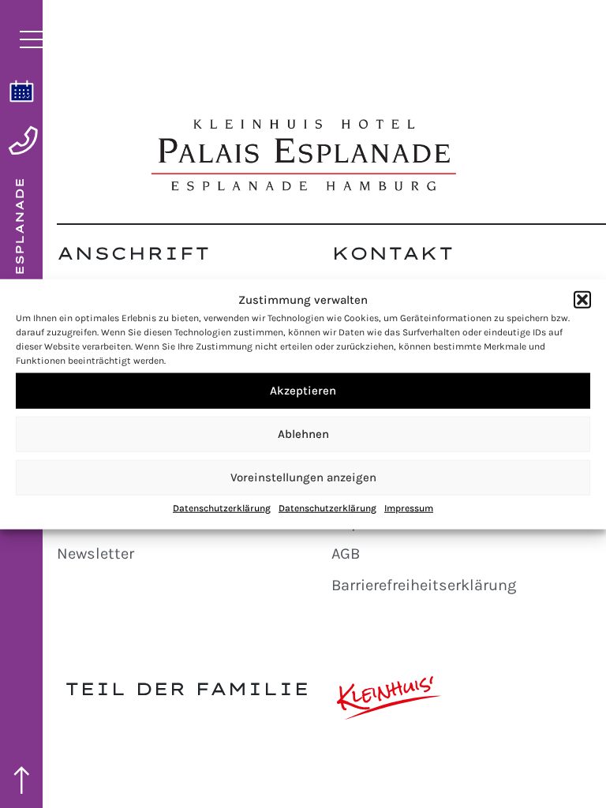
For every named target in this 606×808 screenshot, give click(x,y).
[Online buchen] (21, 91)
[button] (582, 300)
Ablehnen (303, 434)
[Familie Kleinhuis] (389, 698)
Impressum (408, 507)
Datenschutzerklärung (222, 507)
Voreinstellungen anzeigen (303, 477)
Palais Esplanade (20, 260)
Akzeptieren (303, 390)
